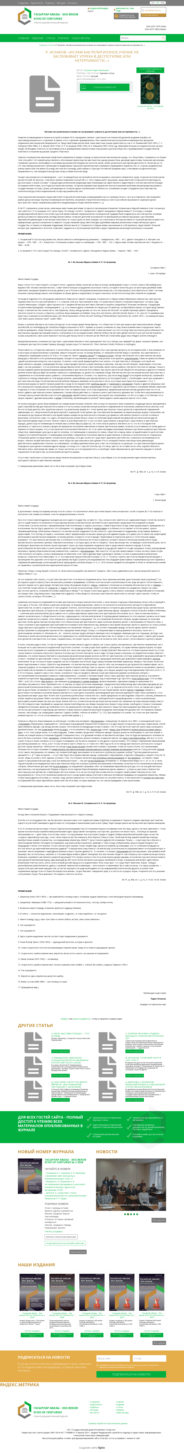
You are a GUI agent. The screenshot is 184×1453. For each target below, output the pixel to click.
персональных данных (125, 1367)
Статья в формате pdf (104, 87)
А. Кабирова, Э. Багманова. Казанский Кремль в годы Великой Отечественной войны (145, 1084)
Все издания (159, 1343)
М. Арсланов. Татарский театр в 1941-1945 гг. (143, 1058)
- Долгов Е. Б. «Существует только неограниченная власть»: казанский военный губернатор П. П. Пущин (65, 1196)
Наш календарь (52, 1216)
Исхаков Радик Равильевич (96, 70)
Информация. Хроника (55, 1227)
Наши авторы (81, 38)
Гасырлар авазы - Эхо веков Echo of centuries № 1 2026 (62, 1315)
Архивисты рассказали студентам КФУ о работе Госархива (128, 1206)
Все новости (159, 1220)
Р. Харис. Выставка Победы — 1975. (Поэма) (70, 1034)
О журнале (23, 2)
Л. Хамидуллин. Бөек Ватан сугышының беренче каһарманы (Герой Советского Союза (69, 1060)
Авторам (61, 2)
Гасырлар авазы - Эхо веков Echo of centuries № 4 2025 (92, 1315)
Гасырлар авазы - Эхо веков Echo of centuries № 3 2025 (121, 1315)
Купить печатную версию (61, 1237)
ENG (162, 2)
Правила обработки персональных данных (108, 1423)
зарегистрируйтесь (82, 1019)
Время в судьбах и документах (59, 1210)
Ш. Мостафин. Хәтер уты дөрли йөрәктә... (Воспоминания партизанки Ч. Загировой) (69, 1084)
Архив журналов (78, 1252)
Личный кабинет (151, 15)
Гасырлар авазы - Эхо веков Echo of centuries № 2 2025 (151, 1315)
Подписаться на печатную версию (127, 16)
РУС (157, 2)
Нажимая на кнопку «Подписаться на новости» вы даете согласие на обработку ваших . (128, 1366)
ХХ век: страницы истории (56, 1208)
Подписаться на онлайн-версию (65, 1243)
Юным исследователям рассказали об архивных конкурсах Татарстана (128, 1154)
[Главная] (24, 23)
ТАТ (153, 2)
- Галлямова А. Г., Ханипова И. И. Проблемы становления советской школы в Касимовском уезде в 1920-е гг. (65, 1176)
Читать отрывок (54, 1231)
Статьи (50, 38)
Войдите (65, 1019)
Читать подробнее (60, 1051)
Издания (37, 38)
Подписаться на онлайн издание (32, 1335)
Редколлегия (36, 2)
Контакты (72, 2)
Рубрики (63, 38)
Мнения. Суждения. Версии (57, 1213)
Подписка (50, 2)
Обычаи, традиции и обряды (58, 1225)
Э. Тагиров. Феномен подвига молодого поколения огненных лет (144, 1036)
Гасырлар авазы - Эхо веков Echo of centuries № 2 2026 (65, 1161)
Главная (23, 38)
